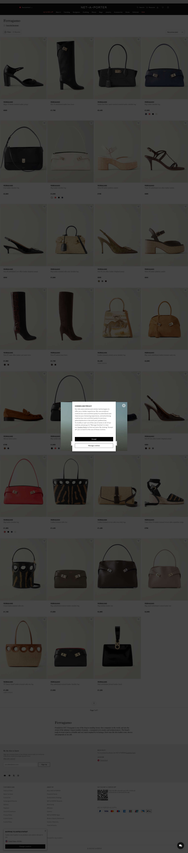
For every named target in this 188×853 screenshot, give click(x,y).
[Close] (124, 405)
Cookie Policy (82, 427)
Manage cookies (94, 445)
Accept (94, 439)
